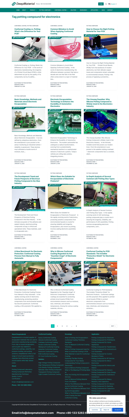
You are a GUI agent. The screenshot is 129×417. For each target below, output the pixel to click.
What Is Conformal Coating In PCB (76, 351)
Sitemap (78, 404)
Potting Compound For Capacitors (103, 388)
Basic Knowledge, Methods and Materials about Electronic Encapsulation (27, 101)
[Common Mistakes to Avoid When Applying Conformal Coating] (64, 49)
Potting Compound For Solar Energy (104, 372)
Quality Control (17, 376)
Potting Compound (32, 25)
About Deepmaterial (19, 334)
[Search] (106, 4)
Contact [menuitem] (110, 10)
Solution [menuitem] (73, 10)
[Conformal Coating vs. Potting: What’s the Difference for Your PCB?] (28, 49)
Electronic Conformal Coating (48, 351)
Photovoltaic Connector (28, 406)
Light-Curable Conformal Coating (49, 374)
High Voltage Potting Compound (49, 363)
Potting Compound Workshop (22, 372)
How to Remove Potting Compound (77, 368)
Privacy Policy (70, 404)
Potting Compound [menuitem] (45, 10)
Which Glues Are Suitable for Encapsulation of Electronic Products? (62, 178)
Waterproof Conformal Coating (48, 347)
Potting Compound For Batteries (102, 386)
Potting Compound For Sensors (102, 370)
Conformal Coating (20, 25)
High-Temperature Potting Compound (51, 365)
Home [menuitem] (18, 10)
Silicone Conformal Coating (47, 340)
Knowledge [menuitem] (83, 10)
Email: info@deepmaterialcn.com (23, 382)
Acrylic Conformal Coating (47, 344)
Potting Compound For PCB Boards (103, 340)
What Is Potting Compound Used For (77, 349)
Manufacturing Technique (20, 374)
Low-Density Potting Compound (49, 367)
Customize (95, 409)
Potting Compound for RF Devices (103, 358)
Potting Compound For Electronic (103, 338)
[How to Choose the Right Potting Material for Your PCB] (100, 46)
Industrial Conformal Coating (48, 349)
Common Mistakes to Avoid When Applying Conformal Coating (62, 31)
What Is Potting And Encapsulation (76, 338)
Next (112, 326)
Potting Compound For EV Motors (103, 384)
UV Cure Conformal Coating (47, 356)
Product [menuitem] (32, 10)
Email (101, 4)
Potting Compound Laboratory (22, 369)
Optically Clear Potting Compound (49, 369)
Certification (16, 379)
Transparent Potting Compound (48, 372)
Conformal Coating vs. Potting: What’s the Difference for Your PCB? (27, 31)
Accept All (118, 409)
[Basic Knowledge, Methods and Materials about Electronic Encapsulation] (28, 119)
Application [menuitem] (94, 10)
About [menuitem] (24, 10)
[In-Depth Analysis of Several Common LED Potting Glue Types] (100, 194)
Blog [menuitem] (103, 10)
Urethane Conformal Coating (48, 342)
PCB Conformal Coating (46, 354)
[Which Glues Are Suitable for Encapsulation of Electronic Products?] (64, 196)
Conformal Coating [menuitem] (61, 10)
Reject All (106, 409)
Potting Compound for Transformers (104, 347)
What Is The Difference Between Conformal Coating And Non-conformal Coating (77, 395)
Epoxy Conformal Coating (47, 338)
